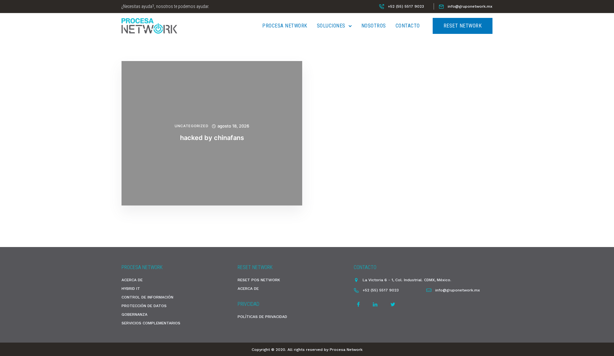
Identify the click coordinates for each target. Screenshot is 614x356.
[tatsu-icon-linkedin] (376, 304)
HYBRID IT (131, 288)
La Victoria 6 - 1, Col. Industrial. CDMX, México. (407, 280)
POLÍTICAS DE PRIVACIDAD (262, 316)
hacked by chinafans (212, 138)
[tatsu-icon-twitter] (392, 304)
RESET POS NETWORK (259, 280)
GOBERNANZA (134, 314)
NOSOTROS (373, 26)
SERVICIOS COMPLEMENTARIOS (151, 323)
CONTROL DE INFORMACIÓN (147, 297)
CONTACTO (408, 26)
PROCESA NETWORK (284, 26)
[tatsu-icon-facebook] (359, 304)
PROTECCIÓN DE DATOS (144, 306)
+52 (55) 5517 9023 (406, 6)
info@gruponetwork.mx (470, 6)
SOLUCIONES (331, 26)
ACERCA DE (132, 280)
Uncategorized (192, 126)
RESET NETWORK (463, 26)
